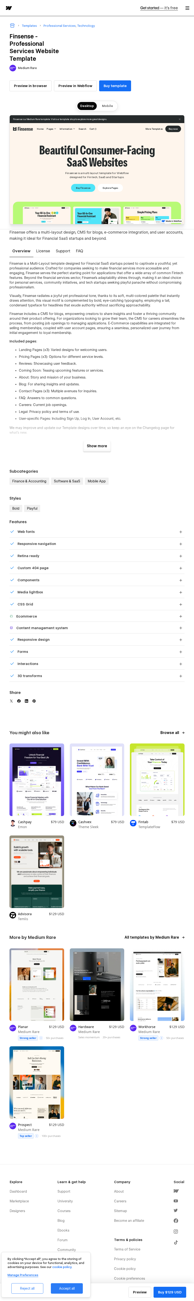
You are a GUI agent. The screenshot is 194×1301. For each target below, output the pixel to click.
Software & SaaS (67, 481)
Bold (15, 508)
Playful (32, 508)
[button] (187, 8)
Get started (159, 8)
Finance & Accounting (29, 481)
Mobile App (97, 481)
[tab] (21, 251)
